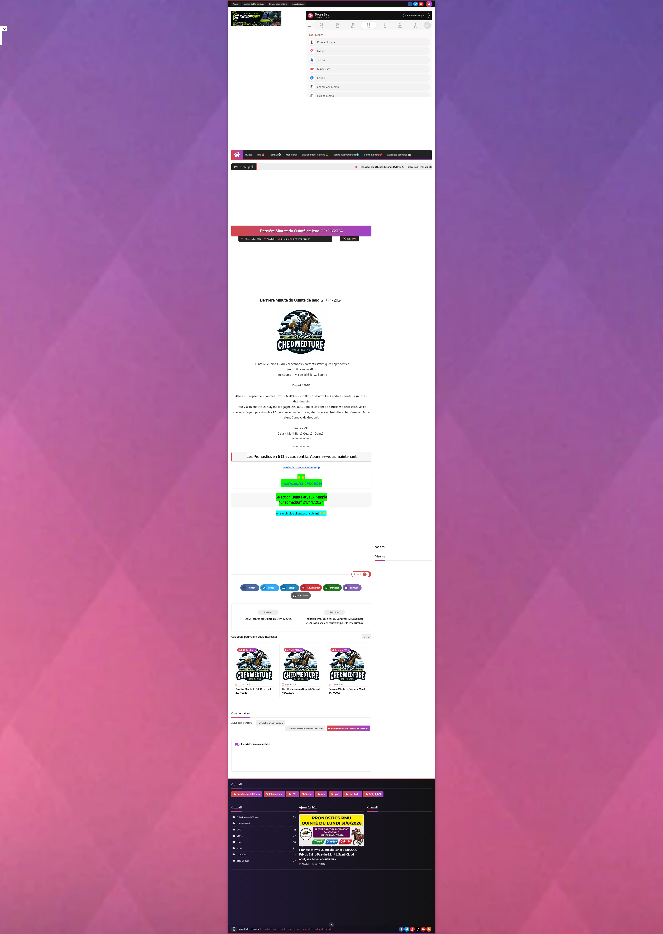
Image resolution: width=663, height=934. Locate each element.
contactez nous (298, 4)
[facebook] (410, 4)
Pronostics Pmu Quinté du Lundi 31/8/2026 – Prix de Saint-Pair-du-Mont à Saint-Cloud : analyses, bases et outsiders (335, 167)
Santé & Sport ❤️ (373, 154)
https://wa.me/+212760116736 (301, 483)
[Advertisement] (369, 122)
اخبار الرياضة (375, 794)
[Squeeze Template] (234, 929)
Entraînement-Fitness (248, 794)
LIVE (294, 794)
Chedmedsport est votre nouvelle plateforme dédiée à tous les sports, (297, 929)
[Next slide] (368, 636)
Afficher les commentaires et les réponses (349, 728)
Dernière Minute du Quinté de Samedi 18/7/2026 (301, 691)
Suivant (357, 574)
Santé (308, 794)
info (323, 794)
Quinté (248, 154)
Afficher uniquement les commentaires (306, 728)
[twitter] (415, 4)
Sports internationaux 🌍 (346, 154)
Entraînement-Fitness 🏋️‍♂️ (315, 154)
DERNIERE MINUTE (301, 239)
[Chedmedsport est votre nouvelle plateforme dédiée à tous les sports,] (256, 18)
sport (336, 794)
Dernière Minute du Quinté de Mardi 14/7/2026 (347, 691)
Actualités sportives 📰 (399, 154)
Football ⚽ (275, 154)
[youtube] (421, 4)
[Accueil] (237, 154)
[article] (334, 617)
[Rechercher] (429, 4)
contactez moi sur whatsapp (301, 467)
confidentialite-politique (254, 4)
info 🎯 (261, 154)
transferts (291, 154)
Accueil (236, 4)
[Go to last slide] (364, 636)
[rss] (428, 929)
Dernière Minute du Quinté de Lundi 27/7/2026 (253, 691)
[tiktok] (417, 929)
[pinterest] (423, 929)
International (275, 794)
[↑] (331, 924)
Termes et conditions (278, 4)
